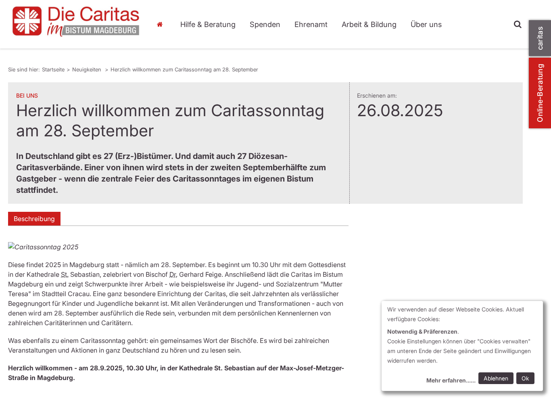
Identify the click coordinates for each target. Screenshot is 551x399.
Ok (525, 378)
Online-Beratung (540, 93)
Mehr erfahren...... (451, 380)
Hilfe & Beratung (208, 24)
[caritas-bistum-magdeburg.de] (76, 21)
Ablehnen (496, 378)
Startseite (162, 24)
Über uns (426, 24)
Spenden (265, 24)
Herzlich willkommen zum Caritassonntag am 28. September (184, 69)
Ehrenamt (311, 24)
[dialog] (462, 346)
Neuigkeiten (87, 69)
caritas (540, 38)
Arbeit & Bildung (369, 24)
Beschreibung (34, 219)
